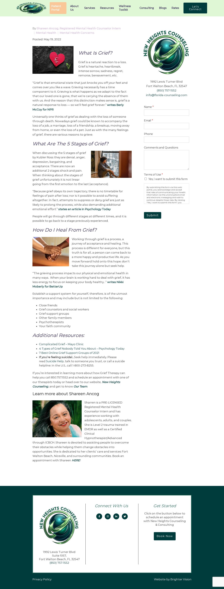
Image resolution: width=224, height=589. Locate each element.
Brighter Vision (181, 579)
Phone (148, 134)
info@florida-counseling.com (166, 95)
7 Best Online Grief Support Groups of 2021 (69, 352)
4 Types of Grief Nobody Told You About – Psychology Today (81, 348)
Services (89, 8)
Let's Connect (195, 8)
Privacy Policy (41, 579)
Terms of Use (153, 174)
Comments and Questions (161, 147)
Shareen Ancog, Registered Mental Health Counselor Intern (79, 28)
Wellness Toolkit (125, 8)
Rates (175, 8)
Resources (107, 8)
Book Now (165, 536)
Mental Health (46, 32)
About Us (74, 8)
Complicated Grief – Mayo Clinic (61, 344)
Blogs (162, 8)
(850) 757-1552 (166, 90)
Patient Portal (56, 8)
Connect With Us (112, 505)
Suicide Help (55, 361)
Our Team (80, 386)
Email (148, 120)
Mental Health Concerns (77, 32)
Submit (153, 215)
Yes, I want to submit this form (168, 179)
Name (149, 106)
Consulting (147, 8)
